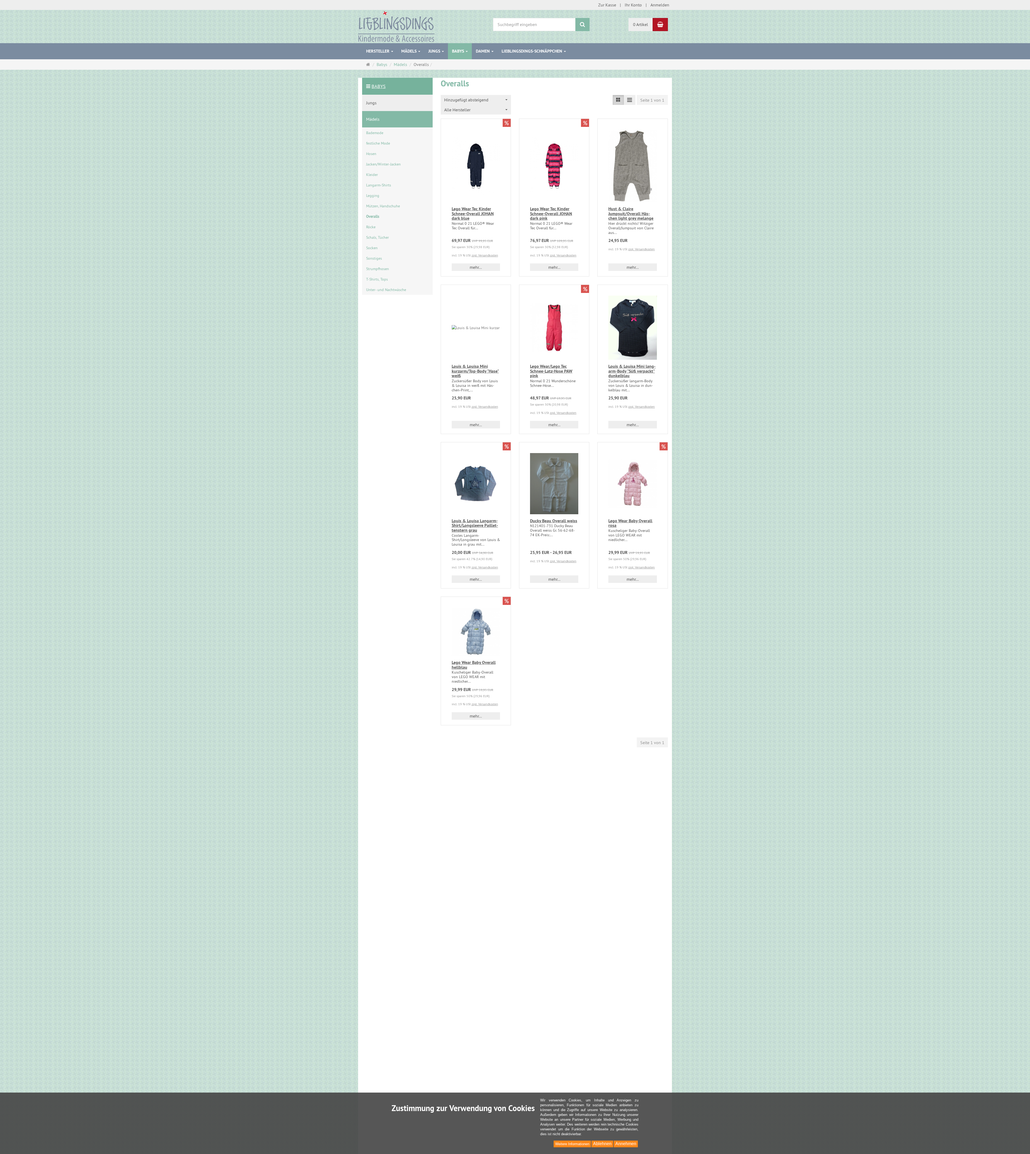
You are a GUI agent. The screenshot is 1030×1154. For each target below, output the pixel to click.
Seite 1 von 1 (652, 100)
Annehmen (625, 1143)
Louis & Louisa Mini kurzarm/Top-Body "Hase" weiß (475, 370)
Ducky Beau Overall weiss (553, 521)
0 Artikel (640, 24)
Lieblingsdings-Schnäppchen (532, 51)
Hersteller (378, 51)
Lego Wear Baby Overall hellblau (474, 665)
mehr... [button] (476, 267)
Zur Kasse (607, 5)
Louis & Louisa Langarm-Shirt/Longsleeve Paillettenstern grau (475, 525)
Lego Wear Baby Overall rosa (630, 523)
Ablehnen (602, 1143)
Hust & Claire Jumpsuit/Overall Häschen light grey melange (630, 213)
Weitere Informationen (572, 1144)
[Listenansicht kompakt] (629, 100)
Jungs (434, 51)
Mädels (409, 51)
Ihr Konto (633, 5)
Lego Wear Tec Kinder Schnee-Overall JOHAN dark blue (473, 213)
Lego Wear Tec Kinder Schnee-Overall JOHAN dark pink (551, 213)
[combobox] (476, 100)
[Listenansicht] (618, 100)
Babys (458, 51)
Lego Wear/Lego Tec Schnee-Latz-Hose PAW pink (551, 370)
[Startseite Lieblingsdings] (396, 26)
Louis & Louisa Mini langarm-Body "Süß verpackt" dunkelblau (632, 370)
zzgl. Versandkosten (485, 255)
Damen (483, 51)
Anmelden (659, 5)
